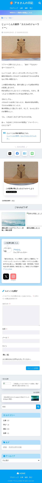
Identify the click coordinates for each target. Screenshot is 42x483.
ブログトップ (14, 8)
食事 (26, 8)
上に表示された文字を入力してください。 (17, 359)
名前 (4, 329)
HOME (22, 473)
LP (5, 447)
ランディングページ (15, 447)
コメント (6, 304)
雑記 (13, 201)
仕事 (21, 8)
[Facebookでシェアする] (17, 153)
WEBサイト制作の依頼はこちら (21, 12)
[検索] (38, 407)
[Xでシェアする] (9, 153)
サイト (4, 346)
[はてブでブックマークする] (24, 153)
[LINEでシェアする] (32, 153)
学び (31, 8)
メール (5, 337)
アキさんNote (7, 269)
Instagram (13, 280)
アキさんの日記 (23, 2)
